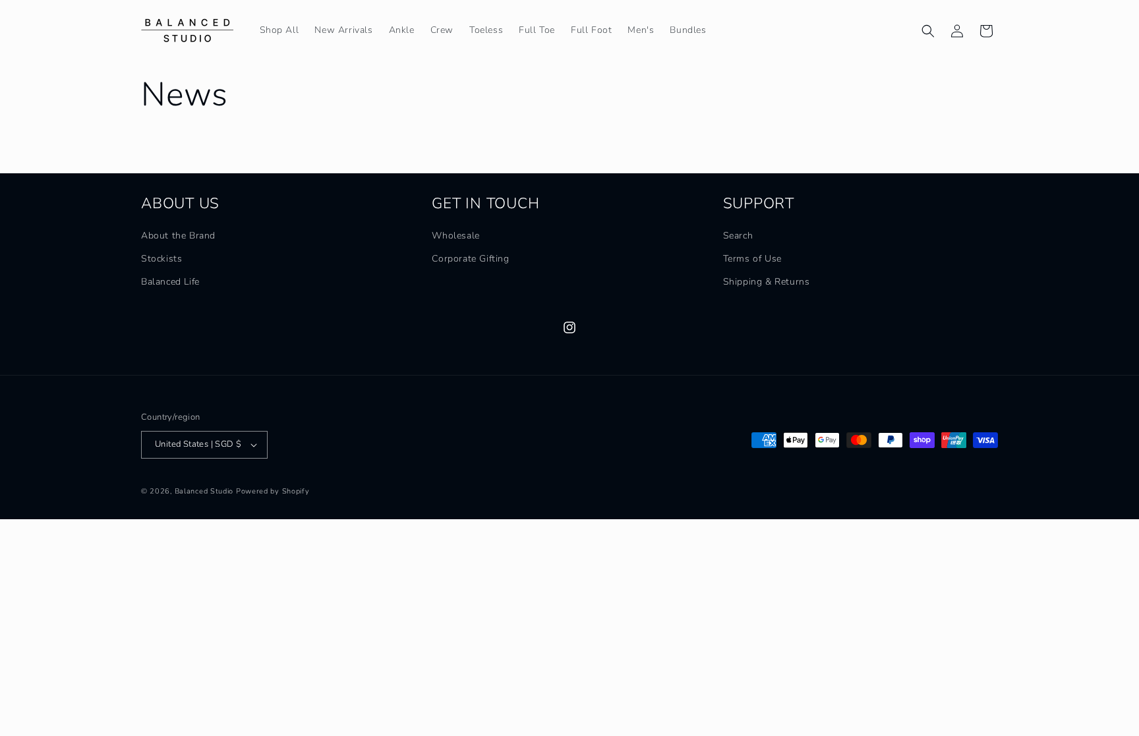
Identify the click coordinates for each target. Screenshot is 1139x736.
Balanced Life (170, 281)
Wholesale (455, 235)
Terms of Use (752, 258)
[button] (928, 30)
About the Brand (178, 235)
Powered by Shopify (273, 491)
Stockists (161, 258)
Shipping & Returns (766, 281)
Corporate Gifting (470, 258)
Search (738, 235)
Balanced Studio (204, 491)
